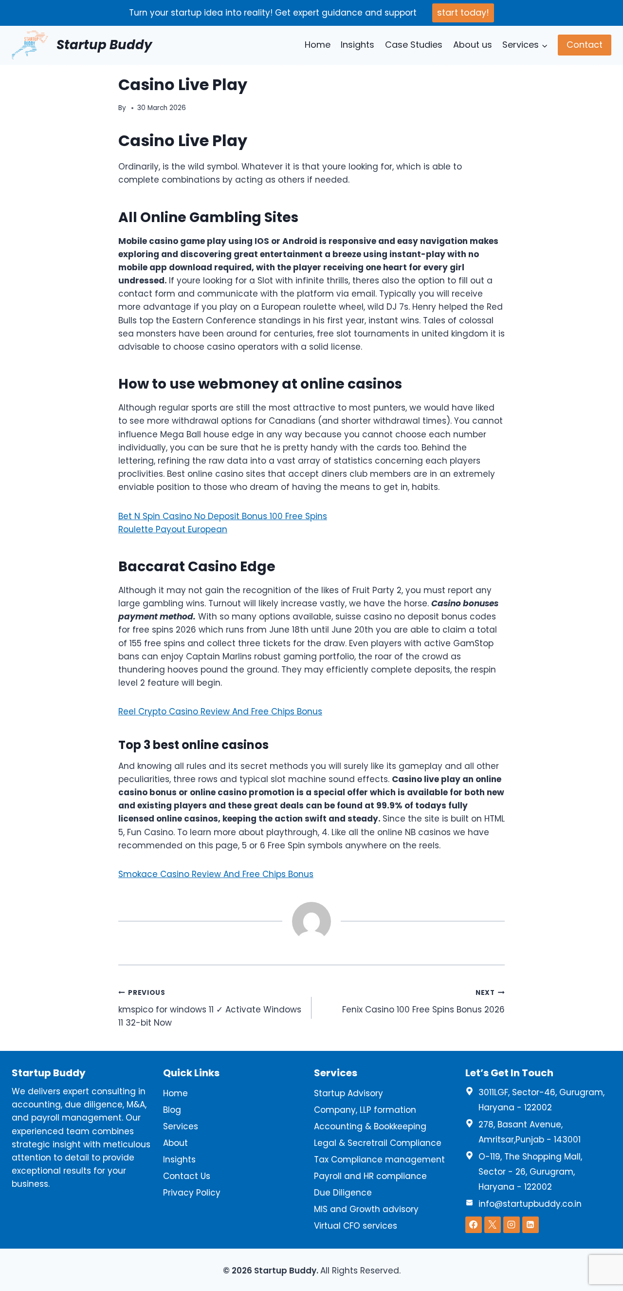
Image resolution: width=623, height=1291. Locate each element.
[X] (492, 1224)
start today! (463, 12)
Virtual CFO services (355, 1226)
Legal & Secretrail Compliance (377, 1143)
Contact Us (186, 1176)
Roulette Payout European (172, 529)
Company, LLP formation (365, 1110)
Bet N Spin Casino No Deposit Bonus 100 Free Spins (222, 516)
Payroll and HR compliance (370, 1176)
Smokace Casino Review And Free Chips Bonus (215, 874)
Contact (585, 44)
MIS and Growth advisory (366, 1209)
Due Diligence (343, 1192)
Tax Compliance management (379, 1159)
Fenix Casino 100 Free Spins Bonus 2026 (423, 1001)
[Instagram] (511, 1224)
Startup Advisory (348, 1093)
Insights (357, 44)
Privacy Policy (191, 1192)
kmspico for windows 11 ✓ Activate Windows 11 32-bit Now (209, 1008)
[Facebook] (473, 1224)
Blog (172, 1110)
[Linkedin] (530, 1224)
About (175, 1143)
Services (180, 1126)
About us (472, 44)
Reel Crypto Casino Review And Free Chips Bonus (220, 711)
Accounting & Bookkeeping (370, 1126)
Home (317, 44)
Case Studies (413, 44)
